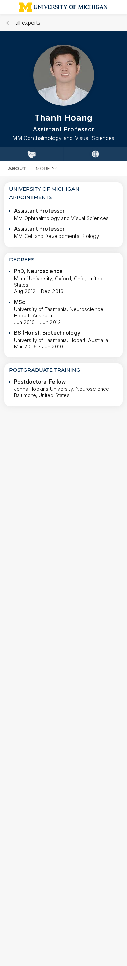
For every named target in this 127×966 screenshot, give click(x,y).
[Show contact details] (31, 154)
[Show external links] (95, 154)
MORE (43, 168)
